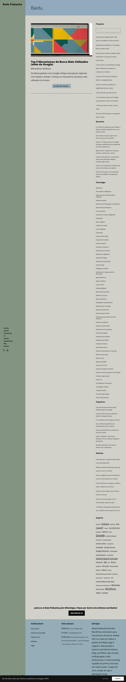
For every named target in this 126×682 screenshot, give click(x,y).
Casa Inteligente (101, 229)
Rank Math (115, 574)
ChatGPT (99, 528)
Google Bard (110, 543)
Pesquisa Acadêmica (102, 322)
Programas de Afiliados (103, 336)
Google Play (110, 555)
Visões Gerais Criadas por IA (103, 585)
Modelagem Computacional (104, 302)
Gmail (110, 532)
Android (105, 523)
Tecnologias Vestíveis (102, 387)
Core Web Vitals (114, 528)
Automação (99, 218)
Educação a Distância (102, 247)
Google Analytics (101, 543)
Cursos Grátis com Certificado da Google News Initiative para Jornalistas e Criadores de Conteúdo (108, 68)
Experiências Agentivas (103, 254)
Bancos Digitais (100, 222)
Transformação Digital (102, 394)
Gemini (105, 532)
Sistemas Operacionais (103, 376)
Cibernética (99, 233)
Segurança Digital (101, 362)
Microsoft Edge (114, 566)
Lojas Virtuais (100, 285)
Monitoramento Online (103, 313)
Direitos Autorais (101, 243)
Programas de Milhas (102, 340)
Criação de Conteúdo (102, 240)
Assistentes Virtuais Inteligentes (105, 215)
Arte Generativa (100, 211)
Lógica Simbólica (101, 281)
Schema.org (107, 577)
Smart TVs (99, 380)
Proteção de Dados (101, 344)
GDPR (47, 678)
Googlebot (99, 547)
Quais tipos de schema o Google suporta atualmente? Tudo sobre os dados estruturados (108, 56)
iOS (105, 562)
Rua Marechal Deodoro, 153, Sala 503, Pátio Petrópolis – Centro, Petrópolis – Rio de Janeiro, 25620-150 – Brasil (75, 640)
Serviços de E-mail (101, 365)
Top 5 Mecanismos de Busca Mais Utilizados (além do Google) (59, 63)
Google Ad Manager (111, 536)
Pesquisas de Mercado (102, 326)
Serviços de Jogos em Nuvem (104, 369)
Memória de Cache (101, 295)
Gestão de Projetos (101, 258)
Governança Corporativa (103, 261)
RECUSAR (105, 678)
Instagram (99, 562)
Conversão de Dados (102, 236)
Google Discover (102, 551)
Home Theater (100, 265)
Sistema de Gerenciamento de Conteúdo (108, 372)
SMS (112, 577)
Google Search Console (107, 558)
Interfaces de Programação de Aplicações (105, 273)
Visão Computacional (102, 397)
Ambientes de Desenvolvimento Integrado (105, 196)
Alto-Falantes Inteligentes (103, 191)
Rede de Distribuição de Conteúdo (106, 351)
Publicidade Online (101, 347)
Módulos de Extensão (102, 310)
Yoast (98, 592)
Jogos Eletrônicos (101, 277)
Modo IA (98, 570)
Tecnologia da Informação (104, 383)
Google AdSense (107, 540)
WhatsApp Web (100, 589)
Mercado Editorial (101, 299)
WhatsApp (115, 585)
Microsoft (105, 566)
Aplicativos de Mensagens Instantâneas (108, 204)
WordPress (110, 588)
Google (100, 535)
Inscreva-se (76, 613)
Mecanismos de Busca (41, 68)
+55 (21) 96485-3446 (76, 629)
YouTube (104, 593)
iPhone (113, 562)
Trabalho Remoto (101, 390)
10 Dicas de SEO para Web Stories (106, 93)
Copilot (106, 528)
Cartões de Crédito (101, 225)
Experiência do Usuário (103, 250)
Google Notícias (101, 555)
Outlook (109, 570)
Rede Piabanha (12, 4)
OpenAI (104, 570)
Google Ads (99, 540)
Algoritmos (99, 188)
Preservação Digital (101, 333)
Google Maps (113, 551)
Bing (117, 524)
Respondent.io (99, 577)
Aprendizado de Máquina (103, 207)
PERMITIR (118, 678)
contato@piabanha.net (75, 633)
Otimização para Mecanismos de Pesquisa (106, 318)
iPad (109, 562)
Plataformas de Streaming (104, 329)
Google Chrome (109, 547)
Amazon (98, 524)
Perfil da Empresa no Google (103, 574)
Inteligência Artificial (102, 268)
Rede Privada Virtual (102, 354)
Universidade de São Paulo (105, 581)
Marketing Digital (101, 288)
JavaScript (98, 566)
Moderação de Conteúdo (103, 306)
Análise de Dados (101, 200)
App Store (112, 524)
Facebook (98, 532)
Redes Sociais (100, 358)
